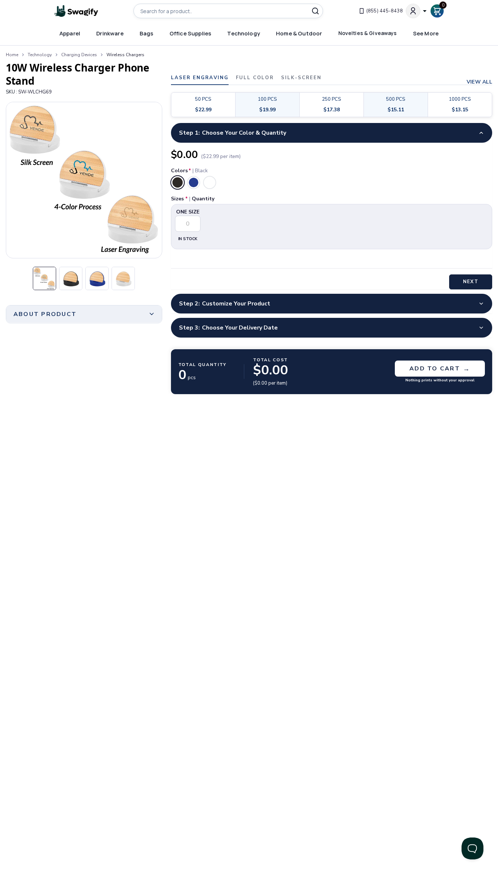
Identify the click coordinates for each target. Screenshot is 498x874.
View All (479, 82)
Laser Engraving (200, 78)
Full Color (255, 78)
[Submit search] (315, 11)
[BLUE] (193, 182)
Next (470, 281)
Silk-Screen (301, 78)
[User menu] (417, 11)
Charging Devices (79, 55)
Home (12, 55)
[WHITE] (209, 182)
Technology (40, 55)
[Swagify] (76, 11)
